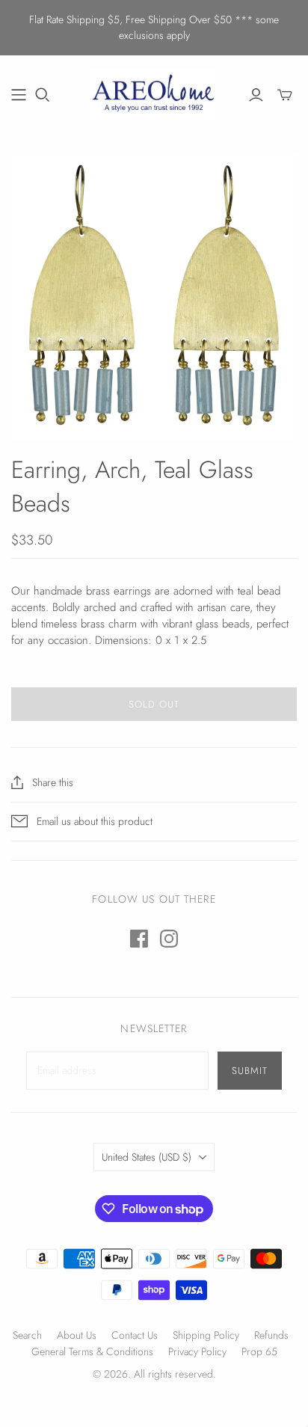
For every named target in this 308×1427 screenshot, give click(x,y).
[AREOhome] (154, 92)
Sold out (154, 704)
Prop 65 (259, 1351)
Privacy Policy (197, 1351)
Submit (250, 1071)
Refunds (271, 1335)
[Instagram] (169, 939)
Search (27, 1335)
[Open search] (42, 95)
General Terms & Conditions (92, 1351)
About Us (76, 1335)
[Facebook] (139, 939)
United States (146, 1157)
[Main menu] (18, 95)
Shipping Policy (206, 1335)
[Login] (256, 95)
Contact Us (134, 1335)
